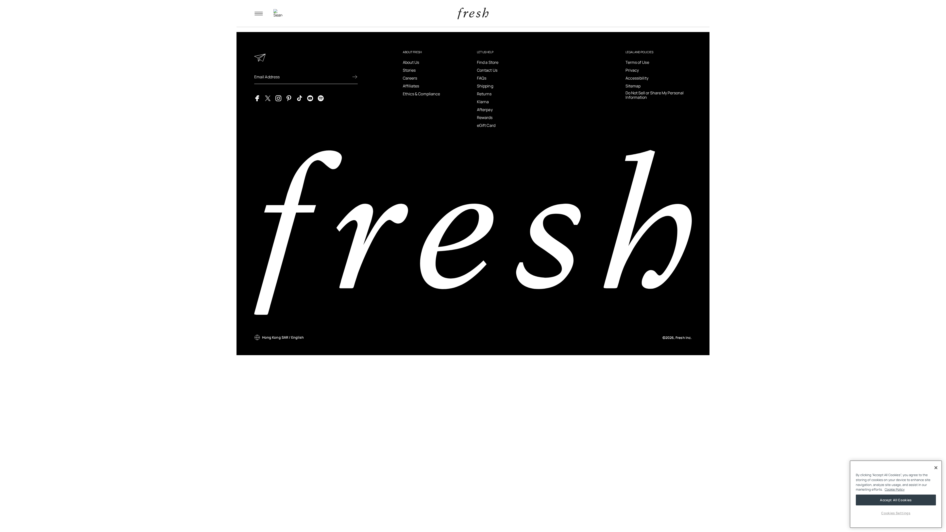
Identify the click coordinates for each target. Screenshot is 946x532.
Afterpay (485, 109)
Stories (409, 70)
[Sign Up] (355, 77)
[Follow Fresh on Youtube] (310, 97)
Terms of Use (637, 62)
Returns (484, 94)
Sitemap (633, 86)
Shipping (485, 86)
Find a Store (487, 62)
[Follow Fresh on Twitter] (268, 97)
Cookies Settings (896, 513)
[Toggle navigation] (258, 13)
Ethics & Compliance (421, 94)
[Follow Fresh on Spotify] (321, 97)
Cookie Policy (895, 489)
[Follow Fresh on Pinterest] (289, 97)
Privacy (632, 70)
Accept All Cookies (896, 500)
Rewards (485, 117)
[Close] (935, 467)
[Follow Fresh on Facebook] (257, 97)
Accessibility (636, 78)
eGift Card (486, 125)
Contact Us (487, 70)
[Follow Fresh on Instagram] (278, 97)
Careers (410, 78)
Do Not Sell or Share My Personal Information (654, 95)
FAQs (481, 78)
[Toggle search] (277, 13)
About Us (411, 62)
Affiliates (411, 86)
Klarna (483, 101)
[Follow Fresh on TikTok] (300, 97)
